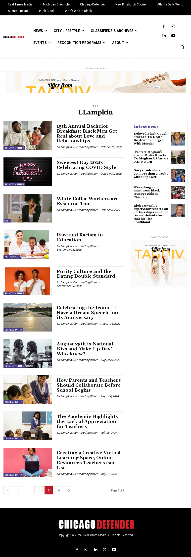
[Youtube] (173, 36)
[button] (182, 47)
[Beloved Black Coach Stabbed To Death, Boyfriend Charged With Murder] (178, 139)
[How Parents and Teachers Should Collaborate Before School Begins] (27, 389)
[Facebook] (164, 26)
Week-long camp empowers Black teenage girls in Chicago (147, 192)
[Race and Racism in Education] (27, 244)
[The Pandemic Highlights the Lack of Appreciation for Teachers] (27, 425)
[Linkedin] (164, 36)
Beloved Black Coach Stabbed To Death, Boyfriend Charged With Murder (150, 139)
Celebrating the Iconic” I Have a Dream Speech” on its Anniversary (87, 313)
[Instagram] (173, 26)
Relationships (14, 148)
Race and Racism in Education (80, 237)
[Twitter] (104, 550)
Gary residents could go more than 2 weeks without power (151, 173)
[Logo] (95, 524)
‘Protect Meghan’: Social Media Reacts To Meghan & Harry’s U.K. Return (151, 157)
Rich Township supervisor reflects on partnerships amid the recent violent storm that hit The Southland (151, 214)
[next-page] (69, 490)
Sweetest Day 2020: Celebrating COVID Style (86, 165)
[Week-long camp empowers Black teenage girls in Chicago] (178, 192)
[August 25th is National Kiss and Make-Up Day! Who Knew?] (27, 353)
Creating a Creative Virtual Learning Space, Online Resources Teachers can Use (89, 460)
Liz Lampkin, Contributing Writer (77, 147)
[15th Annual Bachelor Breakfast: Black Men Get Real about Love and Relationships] (27, 135)
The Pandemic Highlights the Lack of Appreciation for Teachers (87, 421)
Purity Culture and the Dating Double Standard (86, 274)
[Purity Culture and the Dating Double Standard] (27, 280)
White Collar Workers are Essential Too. (88, 201)
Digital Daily (13, 329)
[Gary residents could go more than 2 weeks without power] (178, 175)
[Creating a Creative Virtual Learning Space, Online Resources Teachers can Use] (27, 462)
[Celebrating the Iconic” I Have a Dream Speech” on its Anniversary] (27, 317)
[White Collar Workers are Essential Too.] (27, 208)
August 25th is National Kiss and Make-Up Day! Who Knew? (85, 349)
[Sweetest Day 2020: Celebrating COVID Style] (27, 171)
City (7, 220)
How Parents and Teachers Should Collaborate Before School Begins (89, 385)
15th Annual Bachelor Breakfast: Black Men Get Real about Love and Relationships (87, 133)
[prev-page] (7, 490)
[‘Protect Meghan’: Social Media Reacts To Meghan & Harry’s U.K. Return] (178, 157)
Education (11, 257)
